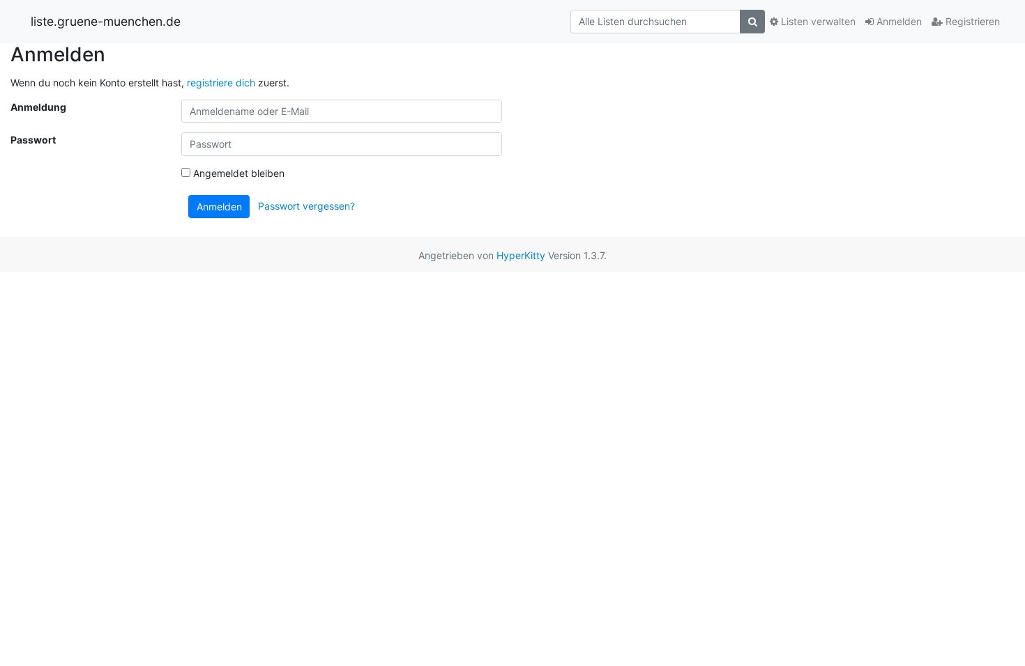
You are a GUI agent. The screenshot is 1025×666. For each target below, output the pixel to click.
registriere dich (221, 82)
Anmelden (898, 21)
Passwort (33, 140)
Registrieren (971, 21)
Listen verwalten (817, 21)
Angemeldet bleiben (237, 173)
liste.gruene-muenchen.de (106, 21)
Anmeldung (38, 107)
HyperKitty (520, 255)
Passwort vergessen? (306, 205)
